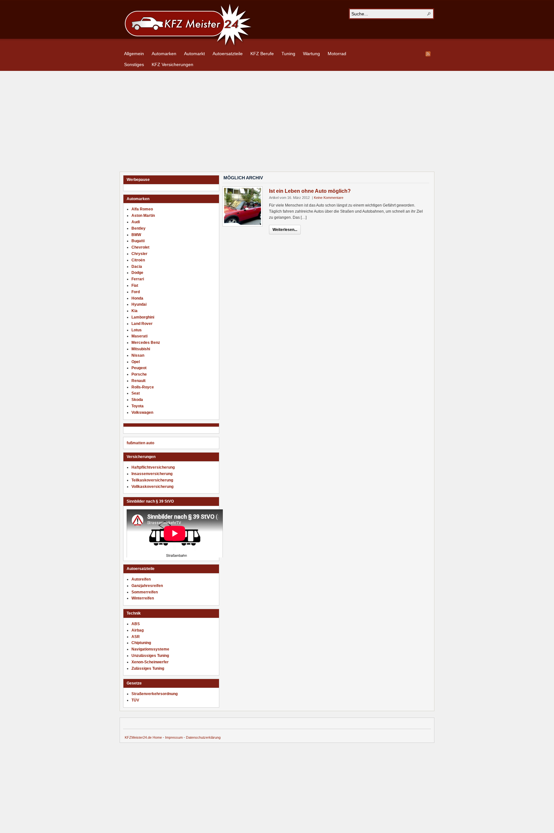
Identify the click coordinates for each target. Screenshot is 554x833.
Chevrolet (140, 247)
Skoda (137, 399)
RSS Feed (428, 53)
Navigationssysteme (150, 649)
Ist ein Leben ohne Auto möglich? (310, 191)
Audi (135, 222)
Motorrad (337, 53)
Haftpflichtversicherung (153, 467)
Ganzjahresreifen (147, 585)
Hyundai (139, 304)
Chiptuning (141, 643)
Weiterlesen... (285, 229)
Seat (135, 393)
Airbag (137, 630)
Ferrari (137, 279)
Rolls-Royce (142, 387)
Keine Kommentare (328, 198)
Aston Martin (143, 215)
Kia (134, 311)
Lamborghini (142, 317)
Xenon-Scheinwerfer (150, 662)
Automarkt (194, 53)
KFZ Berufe (262, 53)
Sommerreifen (144, 592)
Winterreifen (142, 598)
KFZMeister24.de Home (143, 737)
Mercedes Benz (145, 342)
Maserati (139, 336)
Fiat (134, 285)
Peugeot (139, 368)
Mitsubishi (140, 349)
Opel (135, 362)
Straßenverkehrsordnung (154, 694)
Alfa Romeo (142, 209)
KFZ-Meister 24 (187, 23)
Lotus (136, 330)
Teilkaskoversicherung (152, 480)
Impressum (174, 737)
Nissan (137, 355)
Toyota (137, 406)
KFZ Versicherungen (172, 64)
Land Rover (142, 323)
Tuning (288, 53)
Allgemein (134, 53)
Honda (137, 298)
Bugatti (138, 241)
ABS (135, 624)
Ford (135, 292)
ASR (135, 636)
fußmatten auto (140, 443)
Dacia (136, 266)
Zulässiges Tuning (147, 668)
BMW (136, 235)
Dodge (137, 272)
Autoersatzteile (228, 53)
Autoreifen (141, 579)
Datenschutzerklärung (203, 737)
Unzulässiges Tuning (150, 655)
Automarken (164, 53)
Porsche (139, 374)
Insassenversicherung (151, 474)
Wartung (311, 53)
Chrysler (139, 253)
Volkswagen (142, 412)
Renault (138, 380)
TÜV (135, 700)
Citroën (138, 260)
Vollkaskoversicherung (152, 486)
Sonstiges (134, 64)
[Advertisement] (277, 122)
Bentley (138, 228)
